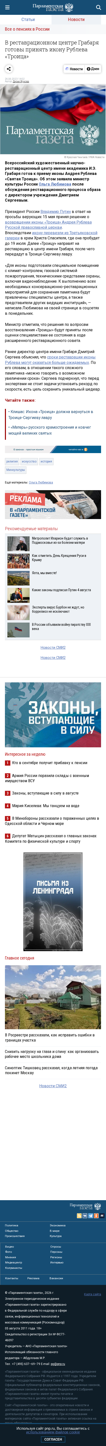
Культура (56, 1236)
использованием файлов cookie (53, 1432)
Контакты (11, 1278)
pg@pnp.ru (58, 1364)
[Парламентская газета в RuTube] (102, 1215)
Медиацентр (13, 1262)
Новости (76, 19)
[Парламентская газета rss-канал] (79, 1215)
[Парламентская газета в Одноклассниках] (96, 1215)
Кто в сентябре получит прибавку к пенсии (49, 762)
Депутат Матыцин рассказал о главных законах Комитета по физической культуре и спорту (50, 838)
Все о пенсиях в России (27, 29)
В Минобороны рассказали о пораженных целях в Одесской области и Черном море (52, 821)
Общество (11, 1231)
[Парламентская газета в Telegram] (90, 1215)
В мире (54, 1231)
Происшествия (15, 1236)
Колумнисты (13, 1268)
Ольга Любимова (55, 184)
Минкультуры (15, 470)
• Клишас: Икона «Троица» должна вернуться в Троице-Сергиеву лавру (50, 414)
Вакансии (56, 1278)
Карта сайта (92, 1294)
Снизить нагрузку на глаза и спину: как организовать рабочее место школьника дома (52, 1054)
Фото (8, 1252)
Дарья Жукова (21, 81)
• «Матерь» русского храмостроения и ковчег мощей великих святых (49, 430)
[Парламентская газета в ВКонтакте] (85, 1215)
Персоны (56, 1252)
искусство (29, 461)
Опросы (55, 1246)
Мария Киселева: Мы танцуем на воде (45, 805)
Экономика (58, 1225)
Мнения (10, 1257)
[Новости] (74, 69)
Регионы (56, 1257)
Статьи (28, 19)
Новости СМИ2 (53, 648)
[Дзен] (93, 69)
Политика (11, 1225)
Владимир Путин (55, 211)
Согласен (53, 1439)
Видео (9, 1246)
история (46, 461)
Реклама (33, 1278)
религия (12, 461)
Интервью (56, 1262)
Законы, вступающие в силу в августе (45, 793)
